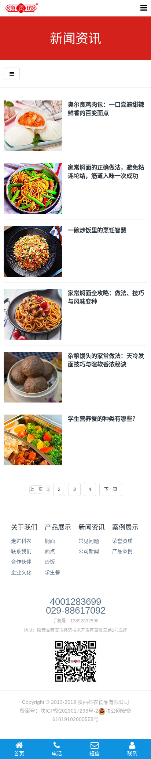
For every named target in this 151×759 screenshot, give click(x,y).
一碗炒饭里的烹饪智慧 (97, 230)
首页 (19, 753)
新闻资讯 (91, 527)
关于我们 (24, 527)
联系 (132, 753)
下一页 (110, 489)
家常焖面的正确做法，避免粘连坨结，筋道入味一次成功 (106, 171)
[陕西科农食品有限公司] (22, 8)
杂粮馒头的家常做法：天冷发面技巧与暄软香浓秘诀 (106, 360)
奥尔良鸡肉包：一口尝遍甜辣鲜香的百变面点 (106, 108)
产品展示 (58, 527)
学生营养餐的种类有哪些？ (103, 419)
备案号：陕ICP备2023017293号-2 (59, 711)
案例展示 (125, 527)
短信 (94, 753)
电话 (57, 753)
